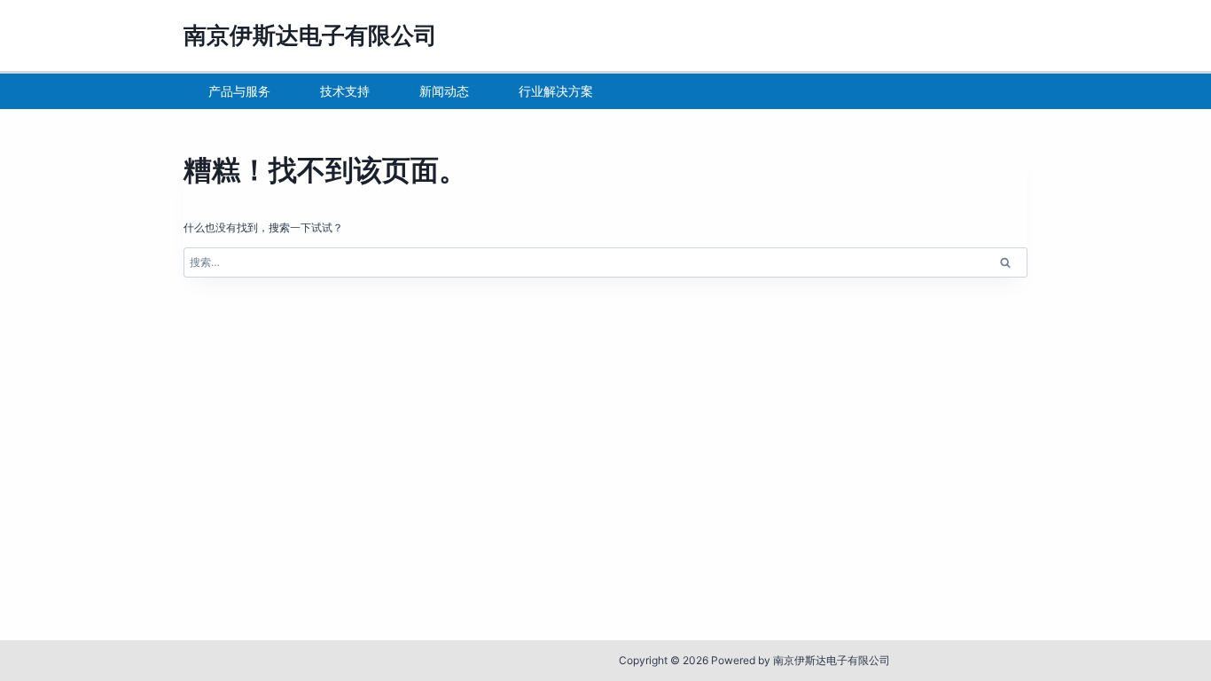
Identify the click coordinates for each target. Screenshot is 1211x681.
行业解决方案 (556, 90)
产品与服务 (239, 90)
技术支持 (345, 90)
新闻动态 (444, 90)
